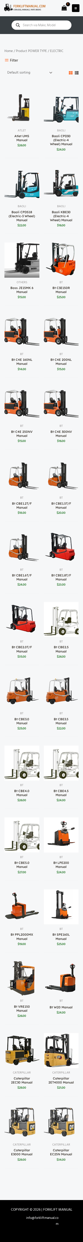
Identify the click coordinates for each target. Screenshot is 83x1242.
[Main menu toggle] (75, 8)
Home (8, 51)
